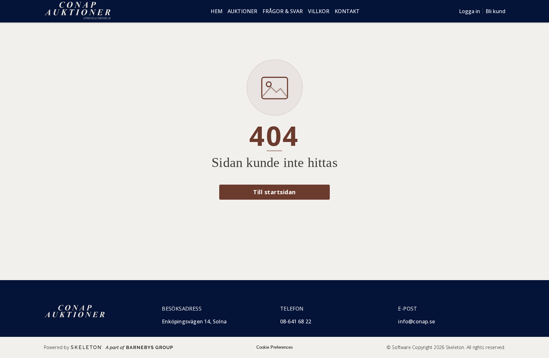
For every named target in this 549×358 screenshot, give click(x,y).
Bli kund (495, 11)
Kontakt (347, 11)
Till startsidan (274, 192)
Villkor (318, 11)
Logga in (469, 11)
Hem (216, 11)
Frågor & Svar (282, 11)
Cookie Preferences (274, 347)
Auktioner (242, 11)
